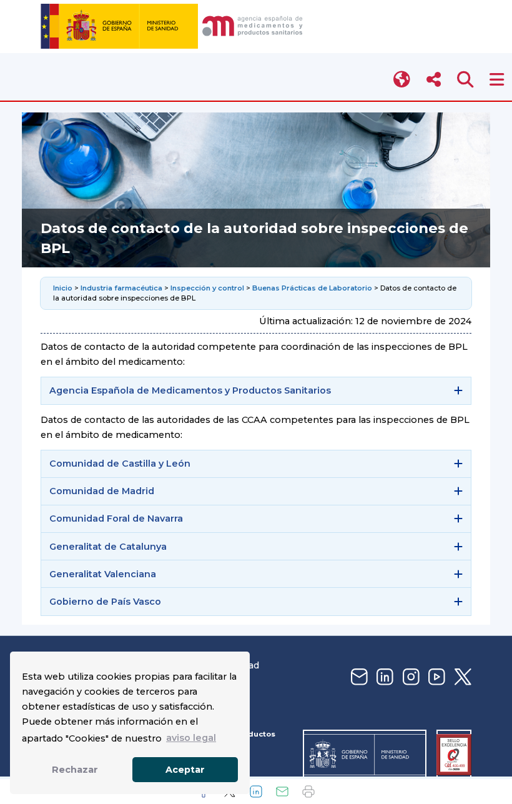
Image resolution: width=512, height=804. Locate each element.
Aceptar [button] (185, 769)
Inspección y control (207, 288)
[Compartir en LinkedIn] (256, 791)
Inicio (63, 288)
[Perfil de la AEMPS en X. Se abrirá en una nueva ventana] (461, 677)
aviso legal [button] (191, 737)
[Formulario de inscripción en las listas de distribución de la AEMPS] (358, 677)
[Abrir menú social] (433, 79)
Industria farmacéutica (121, 288)
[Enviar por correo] (282, 791)
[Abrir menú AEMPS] (496, 79)
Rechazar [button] (75, 769)
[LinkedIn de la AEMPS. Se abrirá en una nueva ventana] (383, 677)
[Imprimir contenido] (308, 791)
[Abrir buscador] (465, 79)
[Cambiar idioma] (402, 79)
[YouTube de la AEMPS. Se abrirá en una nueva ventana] (435, 677)
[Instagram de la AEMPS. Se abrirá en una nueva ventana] (410, 677)
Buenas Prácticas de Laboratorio (312, 288)
